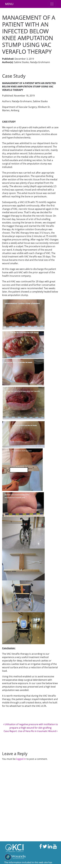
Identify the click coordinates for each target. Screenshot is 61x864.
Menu (9, 4)
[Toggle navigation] (52, 4)
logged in (21, 758)
